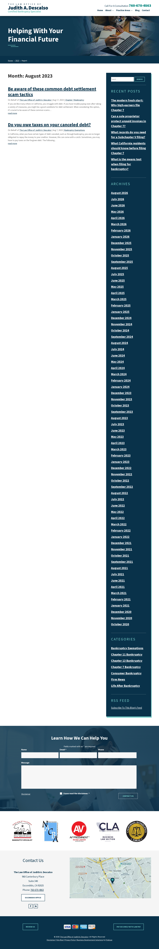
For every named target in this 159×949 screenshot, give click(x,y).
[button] (156, 932)
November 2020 (121, 618)
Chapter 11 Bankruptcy (126, 654)
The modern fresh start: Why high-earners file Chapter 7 (127, 105)
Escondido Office (33, 897)
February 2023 (121, 455)
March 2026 (119, 224)
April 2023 (118, 443)
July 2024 (117, 349)
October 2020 (120, 624)
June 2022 (118, 505)
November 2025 (121, 249)
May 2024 (117, 362)
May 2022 (117, 512)
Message (25, 762)
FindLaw (109, 940)
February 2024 (121, 380)
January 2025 (120, 312)
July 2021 (117, 574)
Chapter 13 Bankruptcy (126, 660)
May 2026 (117, 211)
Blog (137, 10)
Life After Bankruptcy (125, 686)
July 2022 (117, 499)
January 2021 (120, 605)
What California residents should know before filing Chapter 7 (128, 148)
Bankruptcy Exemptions (74, 130)
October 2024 (120, 330)
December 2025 (121, 243)
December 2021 (121, 543)
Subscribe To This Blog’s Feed (126, 707)
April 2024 (118, 368)
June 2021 (118, 580)
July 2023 (117, 424)
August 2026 (119, 193)
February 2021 (121, 599)
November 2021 (121, 549)
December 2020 (121, 612)
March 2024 (119, 374)
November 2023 (121, 399)
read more (12, 113)
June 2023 (118, 430)
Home (100, 10)
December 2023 (121, 393)
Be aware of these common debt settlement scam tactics (52, 91)
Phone (101, 749)
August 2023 (119, 418)
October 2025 (120, 255)
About (108, 10)
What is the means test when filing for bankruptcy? (126, 164)
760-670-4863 (140, 5)
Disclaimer (25, 794)
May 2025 (117, 286)
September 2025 (122, 262)
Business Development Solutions (90, 940)
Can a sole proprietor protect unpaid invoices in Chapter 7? (128, 121)
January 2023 (120, 462)
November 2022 (121, 474)
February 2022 (121, 530)
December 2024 (121, 318)
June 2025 (118, 280)
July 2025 (117, 274)
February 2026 (121, 230)
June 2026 (118, 205)
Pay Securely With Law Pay (129, 927)
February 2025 (121, 305)
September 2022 (122, 487)
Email (63, 749)
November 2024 (121, 324)
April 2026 (118, 218)
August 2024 (119, 343)
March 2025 (119, 299)
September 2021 (122, 562)
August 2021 (119, 568)
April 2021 (118, 587)
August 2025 (119, 268)
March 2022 (119, 524)
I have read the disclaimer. (76, 793)
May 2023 (117, 437)
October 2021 (120, 555)
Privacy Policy (70, 940)
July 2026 (117, 199)
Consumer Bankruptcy (126, 673)
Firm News (118, 679)
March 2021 (119, 593)
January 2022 (120, 537)
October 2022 (120, 480)
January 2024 (120, 387)
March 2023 (119, 449)
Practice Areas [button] (123, 10)
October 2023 (120, 405)
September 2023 (122, 412)
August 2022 (119, 493)
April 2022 (118, 518)
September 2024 (122, 337)
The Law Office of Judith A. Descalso (35, 100)
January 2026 (120, 236)
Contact (146, 10)
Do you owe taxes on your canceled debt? (49, 125)
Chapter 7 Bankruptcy (74, 100)
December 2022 (121, 468)
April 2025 (118, 293)
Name (24, 749)
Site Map (59, 940)
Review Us (30, 927)
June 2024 (118, 355)
